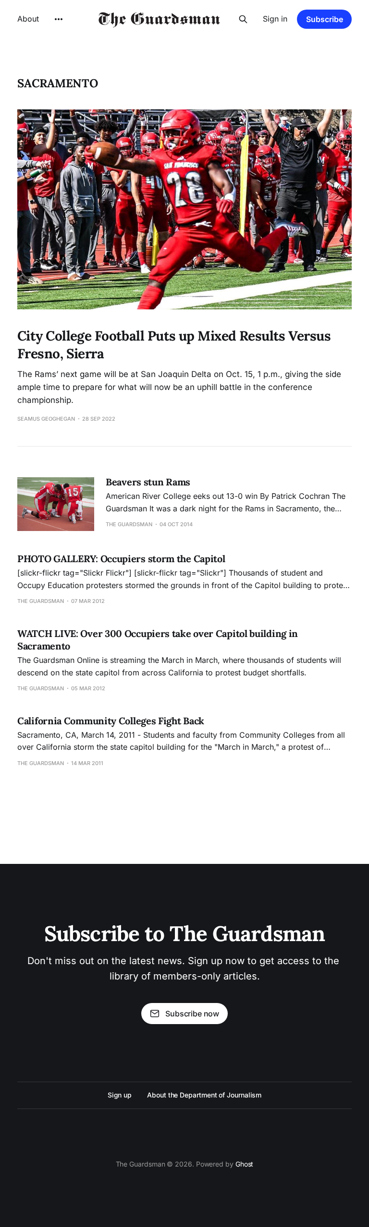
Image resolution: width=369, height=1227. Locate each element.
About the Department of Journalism (204, 1095)
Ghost (244, 1164)
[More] (58, 19)
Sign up (120, 1095)
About (28, 19)
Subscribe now (192, 1013)
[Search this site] (243, 19)
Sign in (275, 19)
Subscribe (324, 19)
